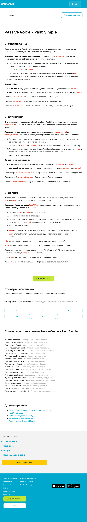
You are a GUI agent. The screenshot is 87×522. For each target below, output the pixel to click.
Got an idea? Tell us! (9, 491)
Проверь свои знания (14, 455)
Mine (43, 311)
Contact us (6, 494)
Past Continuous (16, 413)
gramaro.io (7, 4)
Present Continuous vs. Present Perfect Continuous (30, 410)
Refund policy (7, 482)
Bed (43, 316)
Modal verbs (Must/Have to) (21, 415)
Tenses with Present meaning (21, 418)
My (17, 316)
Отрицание (8, 446)
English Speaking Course (28, 478)
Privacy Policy (7, 485)
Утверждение (10, 441)
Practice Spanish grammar (28, 485)
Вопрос (7, 450)
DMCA (5, 488)
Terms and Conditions (10, 478)
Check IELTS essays (26, 482)
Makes (70, 311)
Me (17, 311)
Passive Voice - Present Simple (22, 421)
